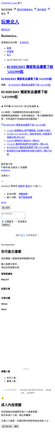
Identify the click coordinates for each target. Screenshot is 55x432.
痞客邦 (21, 186)
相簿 (9, 48)
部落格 (10, 51)
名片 (9, 55)
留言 (27, 186)
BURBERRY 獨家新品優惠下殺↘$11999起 (26, 78)
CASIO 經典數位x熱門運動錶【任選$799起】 (29, 130)
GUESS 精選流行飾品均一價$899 (23, 140)
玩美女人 (10, 21)
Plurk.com (26, 368)
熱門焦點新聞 (25, 197)
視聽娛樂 (23, 194)
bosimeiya (5, 170)
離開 (16, 426)
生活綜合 (24, 42)
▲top (3, 202)
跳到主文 (5, 29)
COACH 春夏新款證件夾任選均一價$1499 (27, 144)
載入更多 (6, 208)
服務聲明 (30, 393)
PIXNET (13, 390)
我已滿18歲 (7, 426)
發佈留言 (6, 225)
